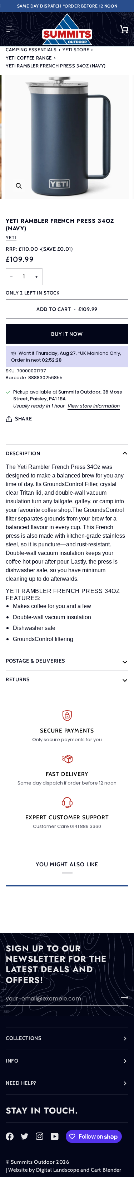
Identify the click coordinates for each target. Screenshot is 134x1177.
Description (23, 453)
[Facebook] (10, 1136)
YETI (11, 237)
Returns (18, 679)
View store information (94, 405)
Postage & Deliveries (35, 661)
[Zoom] (19, 185)
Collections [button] (23, 1038)
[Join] (122, 997)
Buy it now (67, 334)
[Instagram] (40, 1136)
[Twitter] (25, 1136)
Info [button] (12, 1061)
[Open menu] (16, 29)
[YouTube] (55, 1136)
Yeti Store (76, 49)
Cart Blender (106, 1170)
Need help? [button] (21, 1083)
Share (23, 418)
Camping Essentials (31, 49)
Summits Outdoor (33, 1162)
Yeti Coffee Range (29, 58)
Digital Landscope (57, 1170)
